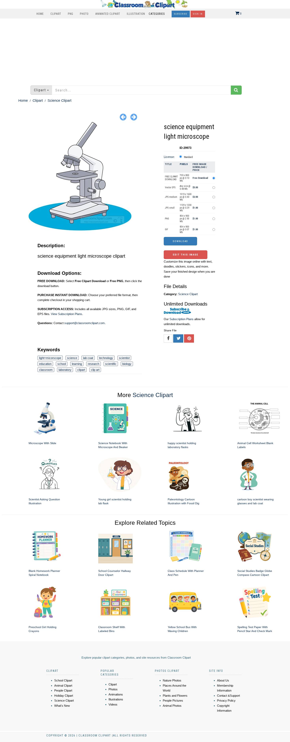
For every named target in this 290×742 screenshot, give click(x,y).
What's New (62, 705)
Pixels (184, 164)
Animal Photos (172, 705)
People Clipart (63, 690)
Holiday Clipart (63, 695)
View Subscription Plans (66, 314)
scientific (110, 363)
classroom (46, 369)
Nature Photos (172, 680)
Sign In (198, 14)
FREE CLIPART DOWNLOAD (171, 178)
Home (40, 13)
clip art (95, 369)
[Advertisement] (145, 50)
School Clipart (63, 680)
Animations (116, 694)
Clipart (56, 13)
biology (126, 363)
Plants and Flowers (175, 695)
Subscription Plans (181, 319)
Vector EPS (170, 187)
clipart (81, 369)
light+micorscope (50, 358)
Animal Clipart (63, 685)
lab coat (88, 358)
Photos (113, 689)
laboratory (65, 369)
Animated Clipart (107, 13)
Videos (113, 704)
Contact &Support (228, 695)
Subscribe (180, 14)
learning (77, 363)
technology (106, 358)
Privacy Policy (226, 700)
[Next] (133, 117)
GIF (166, 229)
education (45, 363)
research (93, 363)
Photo (84, 13)
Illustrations (116, 699)
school (61, 363)
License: (169, 156)
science (72, 358)
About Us (223, 680)
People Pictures (173, 700)
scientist (124, 358)
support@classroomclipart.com (84, 323)
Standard (188, 157)
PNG (70, 13)
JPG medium (171, 197)
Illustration (136, 13)
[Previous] (123, 117)
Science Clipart (59, 101)
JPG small (170, 207)
